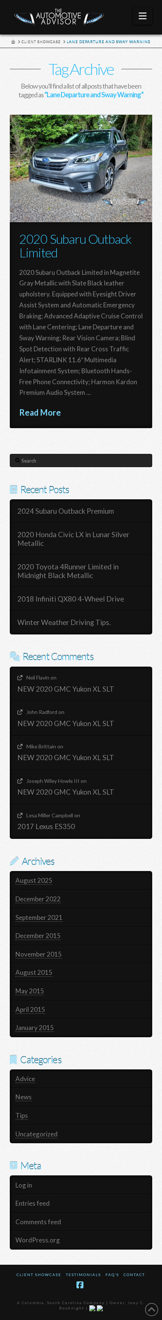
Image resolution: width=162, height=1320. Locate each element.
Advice (25, 1079)
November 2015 (38, 954)
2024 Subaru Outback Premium (65, 511)
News (23, 1097)
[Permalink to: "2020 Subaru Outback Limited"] (81, 168)
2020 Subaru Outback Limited (75, 245)
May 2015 (29, 991)
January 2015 (34, 1028)
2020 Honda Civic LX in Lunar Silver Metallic (73, 538)
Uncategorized (36, 1134)
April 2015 (30, 1009)
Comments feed (38, 1222)
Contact (134, 1274)
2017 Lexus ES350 (46, 826)
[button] (142, 16)
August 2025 (33, 880)
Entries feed (32, 1203)
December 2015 (38, 936)
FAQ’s (112, 1274)
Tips (21, 1115)
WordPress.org (37, 1240)
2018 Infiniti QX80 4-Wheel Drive (70, 599)
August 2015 (33, 972)
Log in (23, 1185)
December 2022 (38, 899)
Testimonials (83, 1274)
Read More (40, 412)
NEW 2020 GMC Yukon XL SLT (65, 689)
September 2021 (39, 917)
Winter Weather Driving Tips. (64, 622)
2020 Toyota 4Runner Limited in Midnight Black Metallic (68, 571)
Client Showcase (39, 1274)
